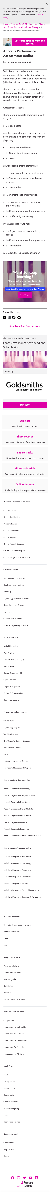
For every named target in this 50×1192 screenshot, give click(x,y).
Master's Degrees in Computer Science (19, 795)
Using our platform (11, 966)
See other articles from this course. (30, 42)
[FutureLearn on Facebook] (13, 1177)
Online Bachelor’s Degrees (14, 550)
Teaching (7, 591)
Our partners (8, 1020)
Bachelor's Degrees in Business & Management (22, 897)
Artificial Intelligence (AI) (13, 659)
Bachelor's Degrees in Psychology (17, 863)
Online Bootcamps (11, 530)
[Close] (47, 4)
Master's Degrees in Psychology (16, 788)
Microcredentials (10, 524)
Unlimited (7, 993)
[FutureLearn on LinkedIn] (36, 1177)
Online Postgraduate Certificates (17, 557)
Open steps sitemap (11, 1122)
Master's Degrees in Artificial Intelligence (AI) (22, 836)
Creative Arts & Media (21, 24)
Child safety (8, 1142)
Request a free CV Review (14, 999)
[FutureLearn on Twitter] (24, 1177)
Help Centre (8, 1149)
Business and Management (14, 578)
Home (5, 24)
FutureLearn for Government (15, 1040)
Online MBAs (8, 721)
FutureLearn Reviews (12, 972)
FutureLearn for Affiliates (13, 1054)
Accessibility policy (11, 1108)
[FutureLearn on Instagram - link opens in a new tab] (18, 1177)
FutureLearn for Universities (15, 1027)
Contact (6, 1156)
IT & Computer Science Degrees (16, 741)
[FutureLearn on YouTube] (30, 1177)
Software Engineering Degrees (16, 761)
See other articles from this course (25, 326)
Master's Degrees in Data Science (17, 802)
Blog (5, 945)
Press (5, 938)
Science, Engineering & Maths (15, 625)
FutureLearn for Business (13, 1034)
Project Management (12, 686)
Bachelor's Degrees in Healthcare (17, 856)
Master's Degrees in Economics (16, 829)
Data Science (8, 666)
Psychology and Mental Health (16, 598)
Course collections (11, 700)
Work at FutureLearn (12, 931)
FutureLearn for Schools (13, 1047)
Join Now (25, 404)
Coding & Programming (13, 693)
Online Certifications (12, 517)
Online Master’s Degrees (13, 544)
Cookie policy (9, 1095)
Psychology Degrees (11, 727)
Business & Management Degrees (17, 768)
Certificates (8, 986)
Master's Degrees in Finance (15, 822)
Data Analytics (9, 653)
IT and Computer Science (13, 605)
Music (35, 24)
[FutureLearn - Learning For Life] (25, 1183)
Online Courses (9, 510)
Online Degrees (9, 537)
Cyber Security (9, 680)
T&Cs (5, 1075)
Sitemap (6, 1115)
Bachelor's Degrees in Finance (15, 883)
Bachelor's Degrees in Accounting (17, 870)
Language (7, 612)
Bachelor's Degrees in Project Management (21, 890)
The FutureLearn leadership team (17, 925)
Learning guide (9, 979)
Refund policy (9, 1088)
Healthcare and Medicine (13, 585)
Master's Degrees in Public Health (17, 815)
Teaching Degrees (10, 734)
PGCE (5, 754)
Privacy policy (9, 1081)
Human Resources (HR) (12, 673)
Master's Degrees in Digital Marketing (18, 809)
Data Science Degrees (12, 747)
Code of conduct (10, 1101)
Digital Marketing (10, 646)
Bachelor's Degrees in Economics (17, 877)
